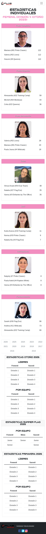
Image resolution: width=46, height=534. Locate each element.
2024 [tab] (23, 342)
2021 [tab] (6, 346)
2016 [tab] (12, 351)
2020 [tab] (14, 346)
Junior (9, 440)
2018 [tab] (32, 346)
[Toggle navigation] (41, 3)
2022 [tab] (40, 342)
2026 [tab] (6, 342)
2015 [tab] (34, 351)
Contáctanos (20, 525)
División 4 (15, 384)
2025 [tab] (14, 342)
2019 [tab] (23, 346)
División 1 (15, 371)
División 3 (15, 380)
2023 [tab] (32, 342)
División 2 (15, 375)
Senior (10, 445)
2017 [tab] (40, 346)
